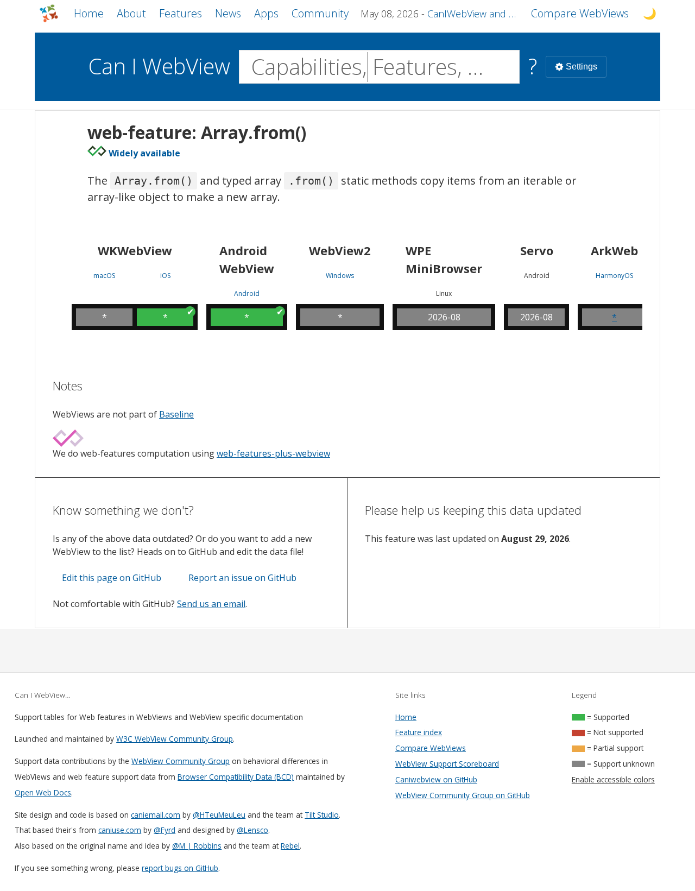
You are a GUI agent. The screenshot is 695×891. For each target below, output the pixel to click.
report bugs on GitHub (180, 868)
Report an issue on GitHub (242, 578)
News (228, 13)
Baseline (176, 414)
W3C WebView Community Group (174, 739)
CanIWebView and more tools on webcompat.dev (472, 13)
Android (247, 294)
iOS (165, 276)
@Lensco (252, 830)
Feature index (418, 732)
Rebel (290, 846)
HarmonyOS (614, 276)
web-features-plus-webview (273, 453)
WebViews (580, 13)
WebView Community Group (180, 761)
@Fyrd (164, 830)
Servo (536, 250)
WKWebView (135, 250)
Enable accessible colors (613, 779)
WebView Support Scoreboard (447, 764)
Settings (581, 66)
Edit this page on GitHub (111, 578)
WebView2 (340, 250)
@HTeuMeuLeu (219, 815)
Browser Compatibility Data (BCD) (236, 777)
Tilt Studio (322, 815)
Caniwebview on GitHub (436, 779)
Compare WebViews (430, 748)
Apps (266, 13)
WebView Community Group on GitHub (462, 795)
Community (320, 13)
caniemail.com (155, 815)
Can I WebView (159, 66)
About (131, 13)
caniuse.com (119, 830)
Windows (340, 276)
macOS (104, 276)
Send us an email (211, 604)
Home (89, 13)
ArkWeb (614, 250)
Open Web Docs (43, 792)
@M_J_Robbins (197, 846)
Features (180, 13)
